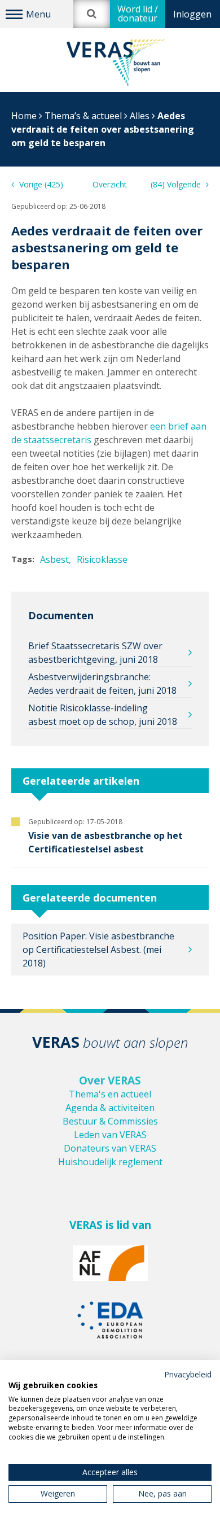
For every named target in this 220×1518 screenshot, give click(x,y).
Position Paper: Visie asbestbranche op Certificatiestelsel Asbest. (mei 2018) (98, 949)
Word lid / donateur (137, 13)
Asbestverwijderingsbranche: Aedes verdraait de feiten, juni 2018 (102, 684)
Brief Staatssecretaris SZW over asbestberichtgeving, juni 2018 (95, 653)
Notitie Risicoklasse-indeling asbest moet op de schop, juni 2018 (102, 715)
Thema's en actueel (110, 1094)
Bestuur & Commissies (110, 1121)
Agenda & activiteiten (110, 1107)
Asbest (54, 559)
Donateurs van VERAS (110, 1148)
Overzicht (110, 184)
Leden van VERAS (110, 1134)
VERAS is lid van (110, 1225)
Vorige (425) (40, 184)
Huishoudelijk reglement (110, 1162)
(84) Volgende (177, 184)
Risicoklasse (102, 559)
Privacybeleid (188, 1374)
